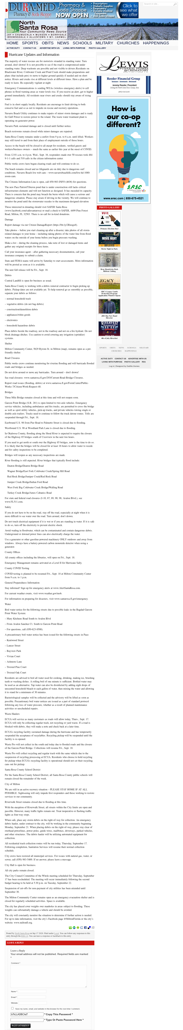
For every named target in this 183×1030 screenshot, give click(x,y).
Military (104, 43)
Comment (15, 963)
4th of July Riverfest (109, 338)
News (63, 43)
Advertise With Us (50, 48)
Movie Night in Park (109, 248)
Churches (128, 43)
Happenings (156, 43)
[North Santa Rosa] (91, 39)
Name (14, 991)
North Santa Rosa (22, 933)
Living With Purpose (74, 48)
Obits (48, 43)
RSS (144, 362)
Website (14, 1003)
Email (14, 997)
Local (56, 933)
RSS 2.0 (24, 936)
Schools (82, 43)
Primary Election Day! (109, 228)
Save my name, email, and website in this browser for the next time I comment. (47, 1009)
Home (12, 43)
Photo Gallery (97, 48)
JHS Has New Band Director (109, 316)
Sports (30, 43)
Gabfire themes (133, 366)
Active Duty (13, 48)
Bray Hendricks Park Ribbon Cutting (109, 270)
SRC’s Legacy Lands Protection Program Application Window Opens (109, 293)
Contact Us (29, 48)
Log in (111, 366)
